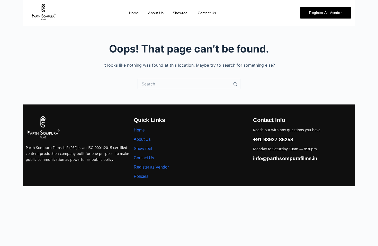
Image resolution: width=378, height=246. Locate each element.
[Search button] (235, 84)
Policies (141, 176)
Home (134, 13)
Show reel (143, 148)
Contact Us (207, 13)
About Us (156, 13)
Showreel (180, 13)
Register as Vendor (151, 167)
